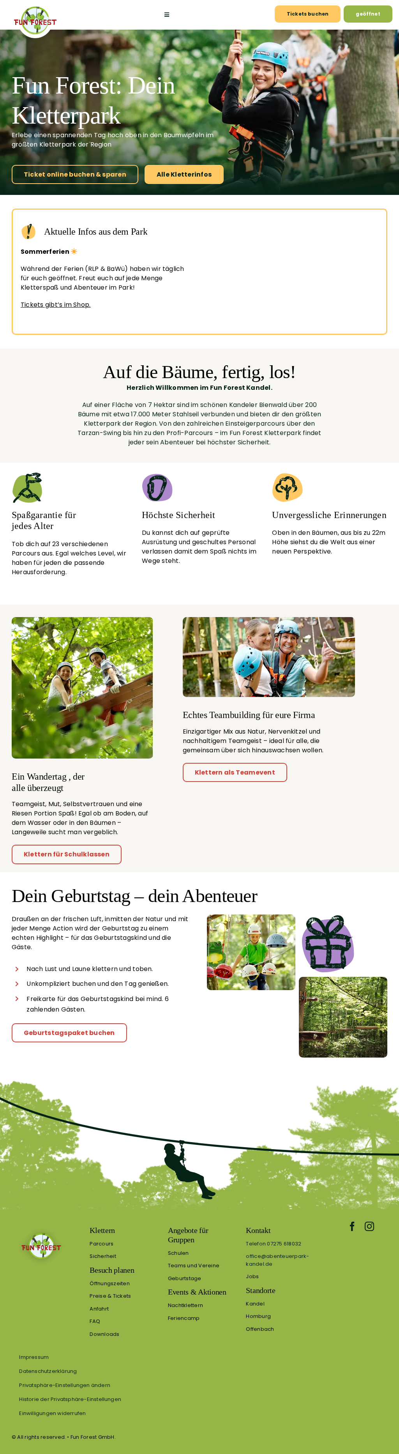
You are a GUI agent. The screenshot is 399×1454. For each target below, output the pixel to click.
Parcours (101, 1243)
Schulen (178, 1253)
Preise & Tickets (110, 1296)
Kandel (255, 1303)
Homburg (258, 1316)
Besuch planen (112, 1270)
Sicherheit (103, 1256)
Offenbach (260, 1329)
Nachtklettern (185, 1305)
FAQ (95, 1321)
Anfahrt (99, 1308)
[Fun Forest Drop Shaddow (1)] (41, 1228)
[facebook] (352, 1226)
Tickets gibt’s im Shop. (56, 304)
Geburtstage (184, 1278)
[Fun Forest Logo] (35, 6)
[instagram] (369, 1226)
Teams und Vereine (193, 1265)
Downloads (104, 1334)
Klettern (102, 1230)
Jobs (252, 1276)
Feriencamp (184, 1318)
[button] (199, 1385)
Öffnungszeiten (109, 1283)
